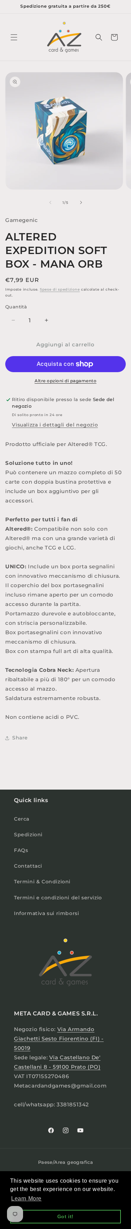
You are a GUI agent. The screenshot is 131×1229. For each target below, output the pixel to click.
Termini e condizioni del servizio (58, 897)
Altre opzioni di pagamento (65, 380)
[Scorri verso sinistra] (50, 202)
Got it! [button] (65, 1216)
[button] (14, 37)
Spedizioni (28, 834)
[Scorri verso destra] (81, 202)
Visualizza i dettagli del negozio (55, 425)
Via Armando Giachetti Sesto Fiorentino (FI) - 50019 (59, 1038)
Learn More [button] (26, 1198)
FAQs (21, 850)
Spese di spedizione (60, 289)
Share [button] (20, 738)
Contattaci (28, 866)
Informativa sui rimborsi (46, 913)
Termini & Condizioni (42, 881)
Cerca (21, 819)
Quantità (16, 306)
